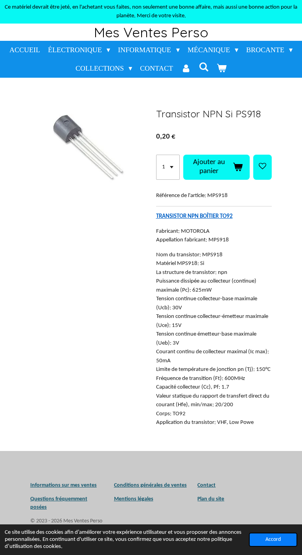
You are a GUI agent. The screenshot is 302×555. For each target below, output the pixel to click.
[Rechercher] (204, 67)
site (219, 499)
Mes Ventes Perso (151, 32)
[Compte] (186, 68)
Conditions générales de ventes (150, 485)
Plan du (206, 499)
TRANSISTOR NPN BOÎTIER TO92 (194, 216)
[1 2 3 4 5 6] (168, 167)
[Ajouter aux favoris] (262, 167)
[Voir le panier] (221, 68)
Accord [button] (273, 539)
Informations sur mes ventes (63, 485)
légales (133, 499)
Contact (206, 485)
